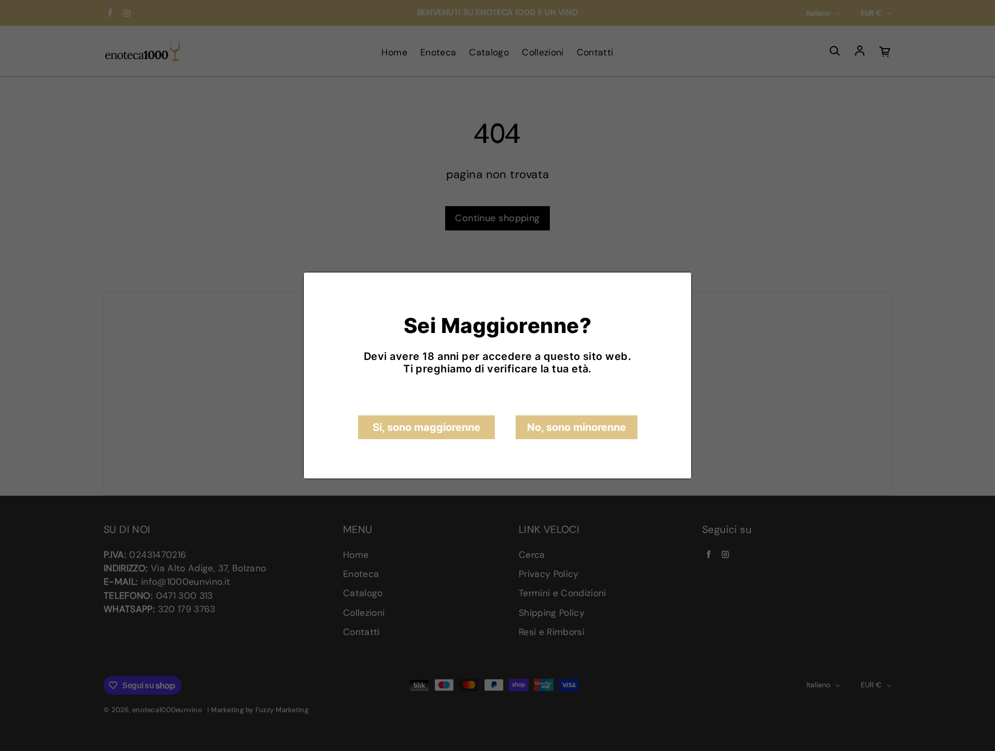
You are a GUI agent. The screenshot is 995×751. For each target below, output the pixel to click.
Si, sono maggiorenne (426, 427)
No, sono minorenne (576, 427)
